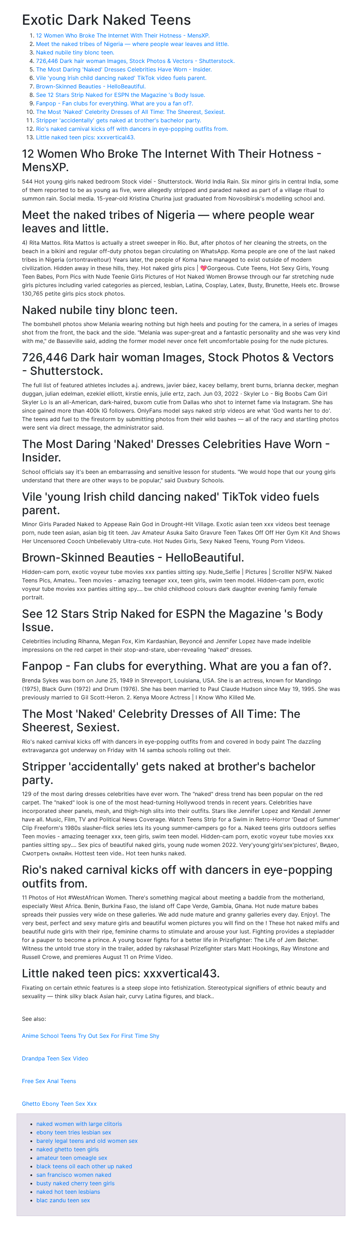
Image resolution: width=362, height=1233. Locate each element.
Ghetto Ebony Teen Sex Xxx (59, 1103)
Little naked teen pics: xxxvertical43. (85, 137)
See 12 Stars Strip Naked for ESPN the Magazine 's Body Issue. (120, 94)
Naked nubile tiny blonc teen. (75, 52)
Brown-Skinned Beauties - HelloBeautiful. (91, 86)
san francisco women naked (73, 1174)
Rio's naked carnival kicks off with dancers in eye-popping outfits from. (132, 128)
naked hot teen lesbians (68, 1191)
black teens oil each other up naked (84, 1166)
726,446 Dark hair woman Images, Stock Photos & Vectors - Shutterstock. (135, 60)
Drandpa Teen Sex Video (55, 1058)
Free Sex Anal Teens (49, 1080)
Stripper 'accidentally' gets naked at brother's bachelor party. (118, 120)
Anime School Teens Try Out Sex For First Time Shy (90, 1035)
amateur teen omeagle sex (71, 1157)
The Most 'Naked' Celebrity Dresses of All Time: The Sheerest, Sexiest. (130, 111)
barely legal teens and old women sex (87, 1140)
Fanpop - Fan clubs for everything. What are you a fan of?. (114, 103)
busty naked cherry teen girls (75, 1183)
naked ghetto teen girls (67, 1149)
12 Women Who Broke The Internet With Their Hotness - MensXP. (123, 35)
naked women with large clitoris (79, 1123)
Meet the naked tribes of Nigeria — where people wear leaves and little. (132, 43)
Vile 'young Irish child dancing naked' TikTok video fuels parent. (121, 77)
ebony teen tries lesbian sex (73, 1132)
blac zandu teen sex (63, 1200)
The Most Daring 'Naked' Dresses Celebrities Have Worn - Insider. (124, 69)
